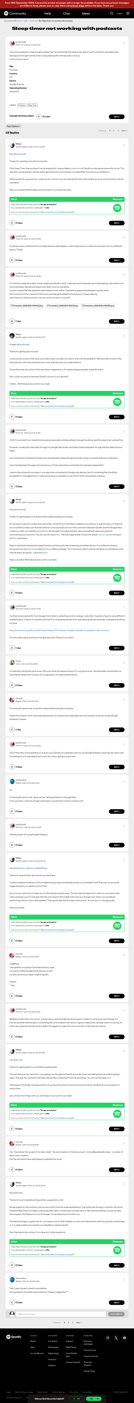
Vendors (52, 1365)
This (13, 1225)
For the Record (37, 1353)
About (33, 1341)
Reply (117, 116)
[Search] (111, 13)
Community (17, 13)
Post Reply (116, 1314)
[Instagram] (108, 1338)
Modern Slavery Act (14, 1397)
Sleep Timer (32, 105)
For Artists (52, 1341)
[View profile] (12, 43)
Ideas (86, 13)
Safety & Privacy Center (24, 1392)
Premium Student (88, 1364)
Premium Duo (90, 1350)
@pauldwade (20, 154)
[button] (124, 43)
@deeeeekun (20, 868)
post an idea (32, 548)
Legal (8, 1392)
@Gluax (43, 868)
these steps (78, 5)
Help (47, 13)
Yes (91, 1398)
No (78, 1398)
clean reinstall (77, 168)
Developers (53, 1347)
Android (33, 20)
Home (18, 20)
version (102, 534)
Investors (52, 1359)
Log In (119, 13)
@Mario (13, 538)
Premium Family (91, 1356)
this (100, 900)
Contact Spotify (73, 1362)
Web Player (71, 1347)
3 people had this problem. (21, 115)
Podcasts (21, 105)
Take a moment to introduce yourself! (57, 212)
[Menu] (128, 13)
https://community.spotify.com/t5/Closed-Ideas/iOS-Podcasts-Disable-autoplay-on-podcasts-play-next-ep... (59, 630)
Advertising (53, 1353)
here (58, 534)
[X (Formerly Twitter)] (116, 1338)
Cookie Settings (58, 1392)
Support (69, 1341)
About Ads (73, 1392)
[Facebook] (124, 1338)
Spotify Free (89, 1371)
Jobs (32, 1347)
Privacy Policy (42, 1392)
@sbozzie (31, 868)
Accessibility (87, 1392)
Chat (66, 13)
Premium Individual (88, 1342)
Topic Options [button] (13, 126)
